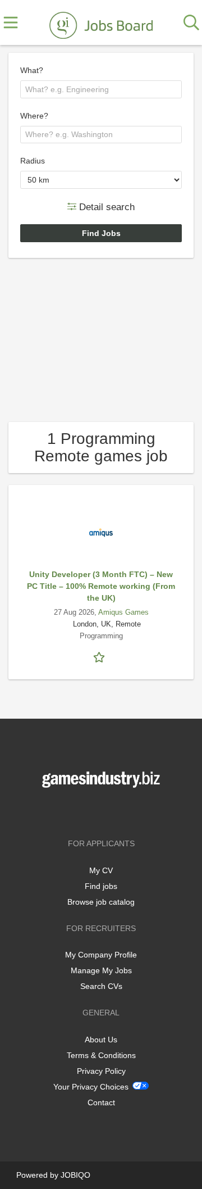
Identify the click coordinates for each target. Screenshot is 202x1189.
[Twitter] (103, 811)
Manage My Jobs (101, 970)
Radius (32, 160)
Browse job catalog (101, 901)
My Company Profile (101, 954)
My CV (101, 870)
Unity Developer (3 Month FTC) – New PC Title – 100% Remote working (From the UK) (101, 586)
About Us (101, 1039)
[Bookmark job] (101, 656)
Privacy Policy (101, 1071)
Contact (101, 1102)
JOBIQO (75, 1174)
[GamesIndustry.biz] (101, 23)
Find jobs (101, 886)
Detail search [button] (105, 206)
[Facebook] (84, 811)
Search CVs (101, 986)
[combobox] (101, 89)
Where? (34, 115)
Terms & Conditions (101, 1055)
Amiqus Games (123, 612)
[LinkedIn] (119, 811)
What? (31, 70)
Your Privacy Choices (90, 1086)
